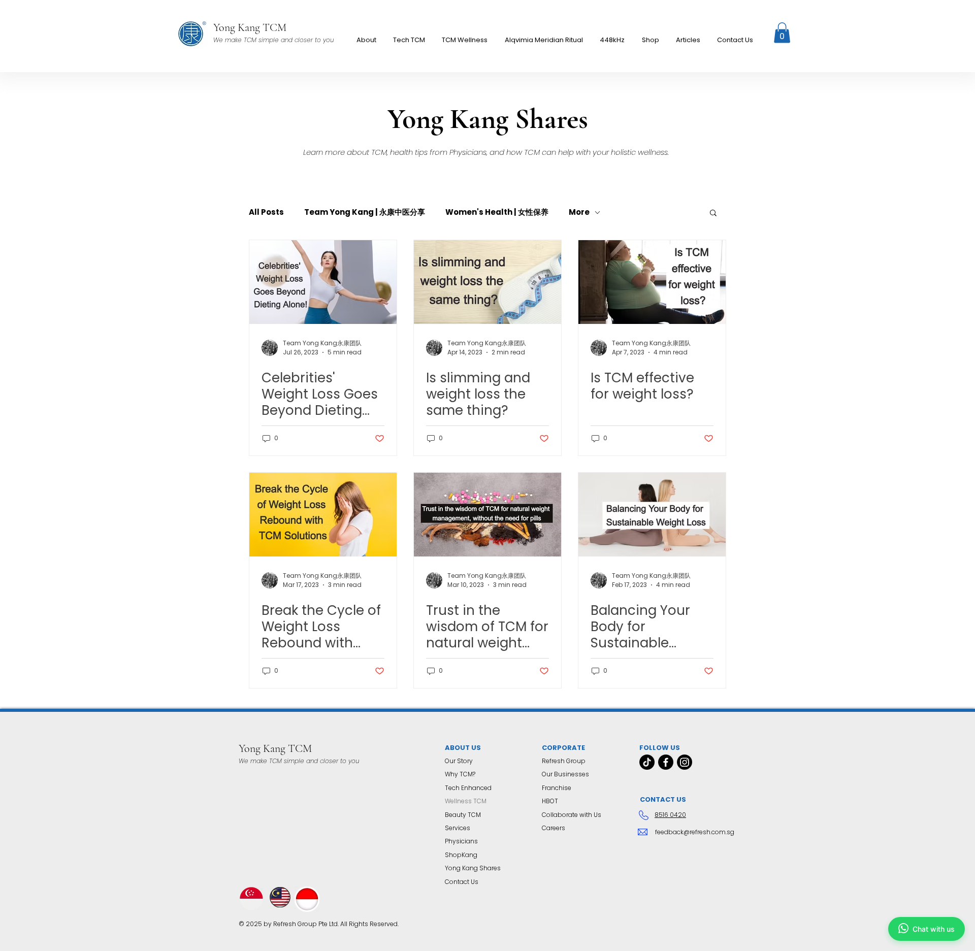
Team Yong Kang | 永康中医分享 (364, 212)
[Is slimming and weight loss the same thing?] (487, 282)
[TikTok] (647, 762)
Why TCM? (460, 774)
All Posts (266, 212)
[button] (465, 40)
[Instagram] (684, 762)
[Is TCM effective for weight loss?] (652, 282)
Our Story (459, 761)
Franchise (556, 787)
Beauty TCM (463, 814)
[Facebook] (665, 762)
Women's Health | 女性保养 (496, 212)
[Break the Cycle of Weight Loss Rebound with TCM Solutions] (323, 514)
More (579, 212)
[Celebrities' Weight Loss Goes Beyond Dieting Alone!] (323, 282)
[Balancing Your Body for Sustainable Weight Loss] (652, 514)
